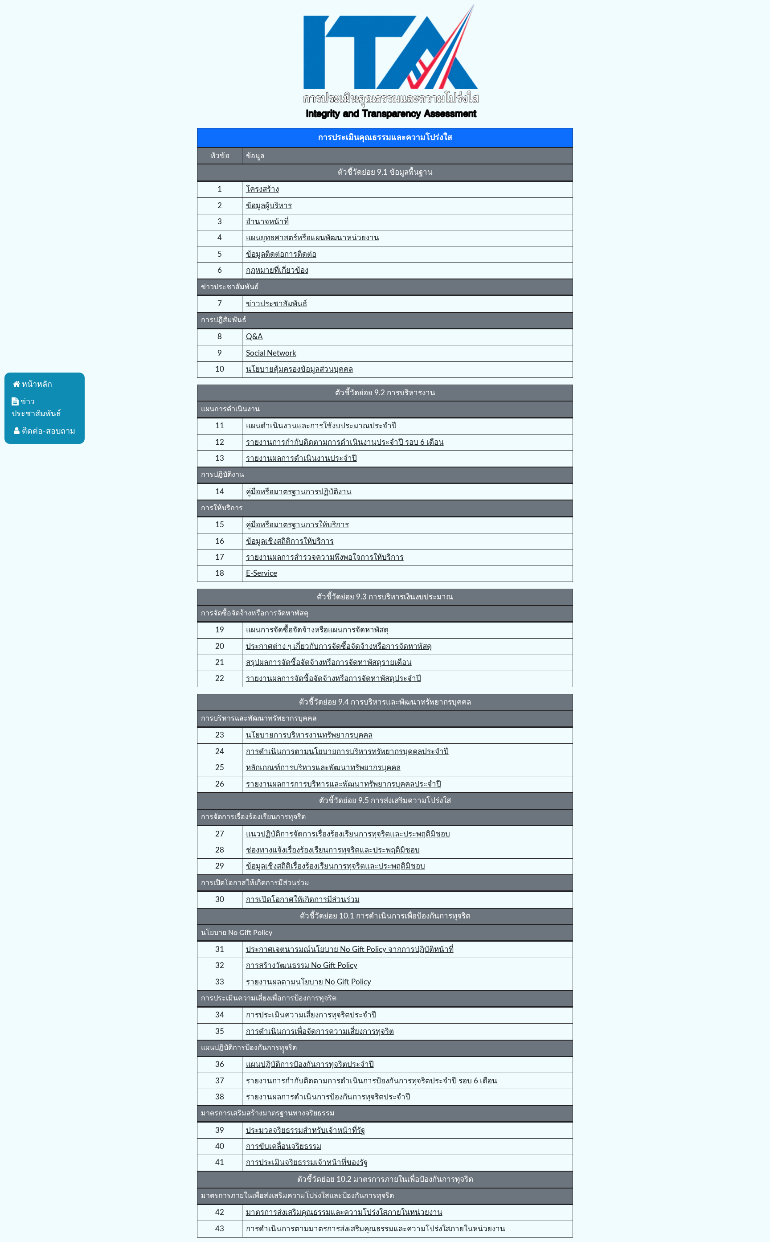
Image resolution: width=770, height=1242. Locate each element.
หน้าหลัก (37, 385)
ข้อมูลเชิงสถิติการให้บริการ (290, 541)
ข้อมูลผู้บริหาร (269, 205)
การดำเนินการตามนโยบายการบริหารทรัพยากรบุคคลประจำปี (347, 751)
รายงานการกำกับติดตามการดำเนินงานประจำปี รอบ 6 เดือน (345, 442)
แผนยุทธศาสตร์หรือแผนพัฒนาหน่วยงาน (312, 238)
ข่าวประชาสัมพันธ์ (276, 303)
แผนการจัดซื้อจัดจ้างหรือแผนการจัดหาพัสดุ (317, 630)
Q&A (254, 336)
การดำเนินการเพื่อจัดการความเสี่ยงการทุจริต (320, 1031)
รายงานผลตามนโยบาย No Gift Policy (308, 982)
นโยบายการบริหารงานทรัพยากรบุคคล (309, 735)
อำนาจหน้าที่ (267, 221)
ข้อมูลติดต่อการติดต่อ (281, 254)
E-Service (261, 573)
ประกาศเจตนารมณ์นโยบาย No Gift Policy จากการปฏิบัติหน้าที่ (350, 949)
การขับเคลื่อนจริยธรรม (283, 1146)
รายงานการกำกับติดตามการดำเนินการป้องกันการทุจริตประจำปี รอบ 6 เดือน (371, 1081)
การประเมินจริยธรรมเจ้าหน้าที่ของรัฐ (307, 1162)
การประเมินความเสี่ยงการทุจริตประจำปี (311, 1015)
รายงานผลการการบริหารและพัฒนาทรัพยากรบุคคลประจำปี (343, 784)
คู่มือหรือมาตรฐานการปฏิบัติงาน (299, 492)
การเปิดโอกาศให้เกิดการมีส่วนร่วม (303, 899)
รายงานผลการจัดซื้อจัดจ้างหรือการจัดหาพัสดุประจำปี (333, 678)
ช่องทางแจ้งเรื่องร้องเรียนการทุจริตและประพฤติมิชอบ (333, 850)
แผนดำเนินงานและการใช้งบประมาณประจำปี (321, 426)
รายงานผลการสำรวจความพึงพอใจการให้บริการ (325, 557)
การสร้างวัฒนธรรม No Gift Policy (301, 965)
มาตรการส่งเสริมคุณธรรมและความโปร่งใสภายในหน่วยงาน (344, 1212)
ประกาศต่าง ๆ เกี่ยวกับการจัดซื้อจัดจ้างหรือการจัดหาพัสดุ (339, 646)
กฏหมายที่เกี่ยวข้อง (277, 270)
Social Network (271, 353)
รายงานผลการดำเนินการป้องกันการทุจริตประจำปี (328, 1097)
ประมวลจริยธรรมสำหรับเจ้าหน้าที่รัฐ (305, 1130)
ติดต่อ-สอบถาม (48, 431)
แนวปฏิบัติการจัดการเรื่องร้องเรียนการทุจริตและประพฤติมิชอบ (348, 834)
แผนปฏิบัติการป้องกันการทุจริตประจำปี (310, 1064)
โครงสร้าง (262, 189)
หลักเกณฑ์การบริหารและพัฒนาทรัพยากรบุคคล (323, 767)
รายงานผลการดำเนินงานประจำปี (301, 458)
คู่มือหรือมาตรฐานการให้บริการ (297, 525)
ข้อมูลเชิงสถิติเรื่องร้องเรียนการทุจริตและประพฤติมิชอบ (335, 866)
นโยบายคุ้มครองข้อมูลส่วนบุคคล (299, 369)
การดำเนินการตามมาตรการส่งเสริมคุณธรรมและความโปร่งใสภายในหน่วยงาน (375, 1229)
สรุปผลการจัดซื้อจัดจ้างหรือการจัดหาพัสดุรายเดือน (329, 662)
